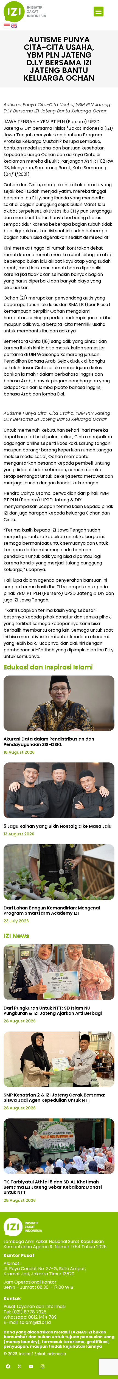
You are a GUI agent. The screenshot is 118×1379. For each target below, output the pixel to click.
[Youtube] (31, 1366)
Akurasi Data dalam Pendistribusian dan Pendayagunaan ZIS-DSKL (49, 741)
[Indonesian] (7, 25)
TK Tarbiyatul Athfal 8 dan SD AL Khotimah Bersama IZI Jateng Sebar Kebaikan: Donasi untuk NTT (53, 1187)
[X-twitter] (19, 1366)
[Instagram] (42, 1366)
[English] (14, 25)
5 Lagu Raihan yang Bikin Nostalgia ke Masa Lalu (57, 826)
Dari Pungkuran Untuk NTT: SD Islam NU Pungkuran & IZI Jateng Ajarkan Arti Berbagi (53, 1010)
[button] (98, 11)
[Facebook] (8, 1366)
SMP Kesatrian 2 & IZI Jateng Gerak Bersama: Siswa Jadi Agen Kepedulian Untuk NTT (54, 1097)
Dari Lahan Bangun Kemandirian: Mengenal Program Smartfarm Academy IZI (52, 910)
